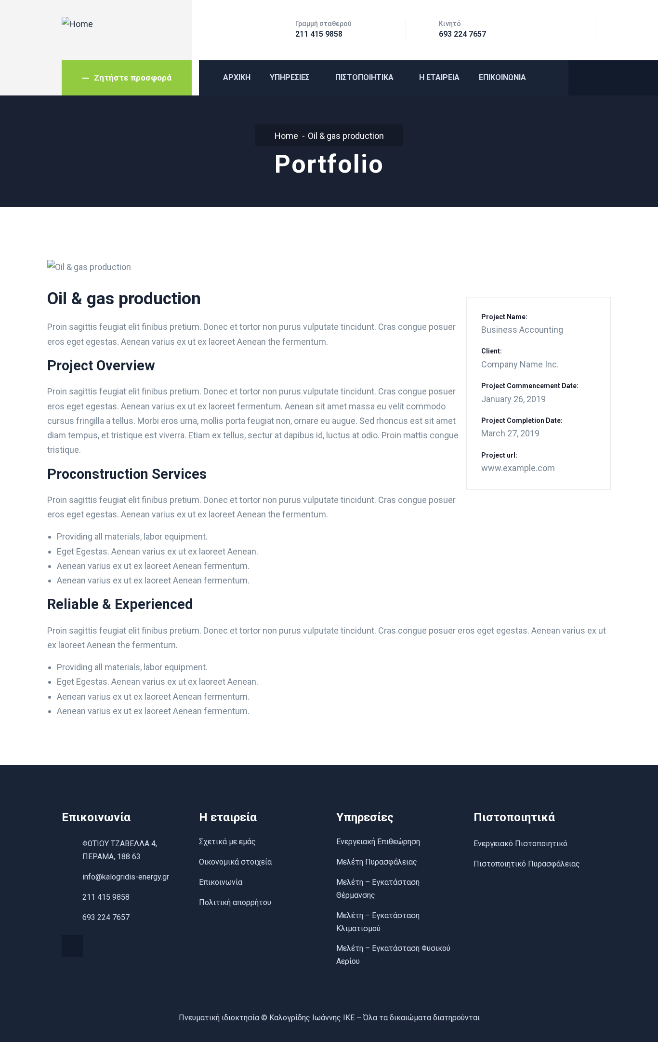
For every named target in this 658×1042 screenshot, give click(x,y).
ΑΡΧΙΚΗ (236, 77)
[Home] (77, 24)
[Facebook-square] (72, 946)
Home (286, 136)
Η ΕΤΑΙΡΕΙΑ (439, 77)
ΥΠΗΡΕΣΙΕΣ (290, 77)
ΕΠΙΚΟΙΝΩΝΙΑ (502, 77)
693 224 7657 (462, 34)
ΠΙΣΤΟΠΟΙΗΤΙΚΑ (364, 77)
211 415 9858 (318, 34)
